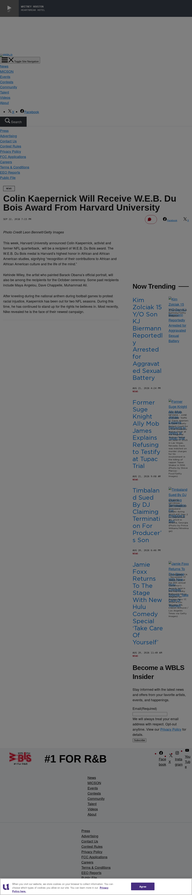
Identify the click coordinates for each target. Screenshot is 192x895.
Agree (142, 886)
